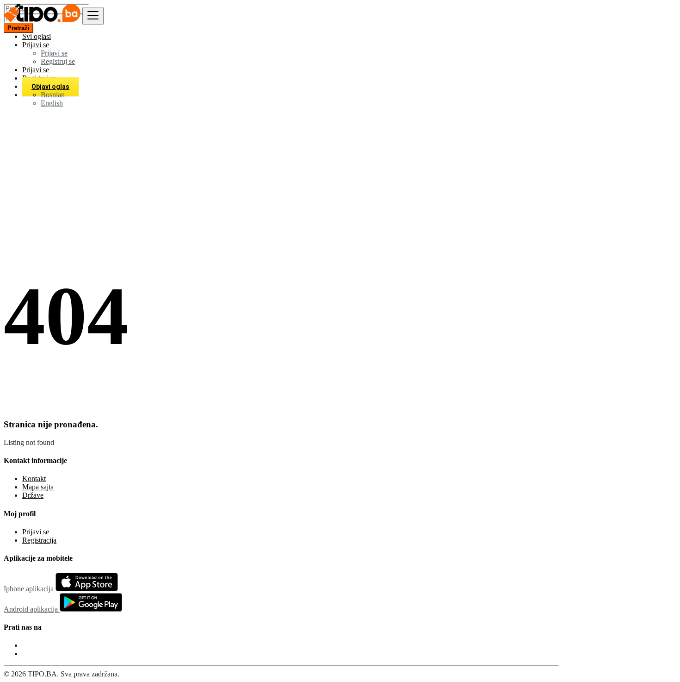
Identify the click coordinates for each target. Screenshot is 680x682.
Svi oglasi (36, 36)
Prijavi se (54, 53)
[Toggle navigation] (93, 16)
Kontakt (34, 478)
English (52, 103)
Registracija (39, 540)
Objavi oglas (50, 86)
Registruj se (58, 61)
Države (32, 495)
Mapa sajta (38, 487)
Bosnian (53, 95)
